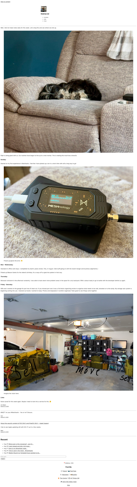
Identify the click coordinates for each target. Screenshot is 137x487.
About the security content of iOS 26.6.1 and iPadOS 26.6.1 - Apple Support (25, 423)
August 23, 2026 (5, 406)
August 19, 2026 (4, 431)
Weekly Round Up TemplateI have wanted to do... (24, 453)
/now (45, 21)
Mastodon (65, 474)
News (2, 430)
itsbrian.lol (45, 14)
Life (1, 404)
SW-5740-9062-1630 (70, 482)
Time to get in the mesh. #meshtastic (21, 451)
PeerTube (73, 471)
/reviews (46, 17)
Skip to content (5, 2)
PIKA (68, 485)
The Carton (63, 478)
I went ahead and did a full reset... (20, 446)
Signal (65, 471)
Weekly (4, 404)
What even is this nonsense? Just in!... (21, 444)
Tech (2, 415)
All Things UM (74, 478)
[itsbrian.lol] (43, 11)
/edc (45, 19)
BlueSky (74, 474)
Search (3, 458)
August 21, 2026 (4, 417)
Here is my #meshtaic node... (18, 448)
